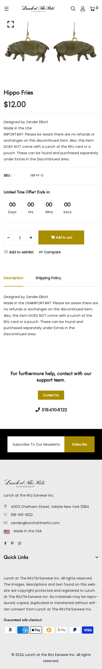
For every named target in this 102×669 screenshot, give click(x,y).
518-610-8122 (22, 514)
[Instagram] (20, 543)
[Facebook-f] (5, 543)
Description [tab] (13, 277)
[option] (51, 44)
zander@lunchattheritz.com (35, 522)
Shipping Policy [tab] (48, 277)
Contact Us (51, 395)
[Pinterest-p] (12, 543)
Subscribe (79, 444)
